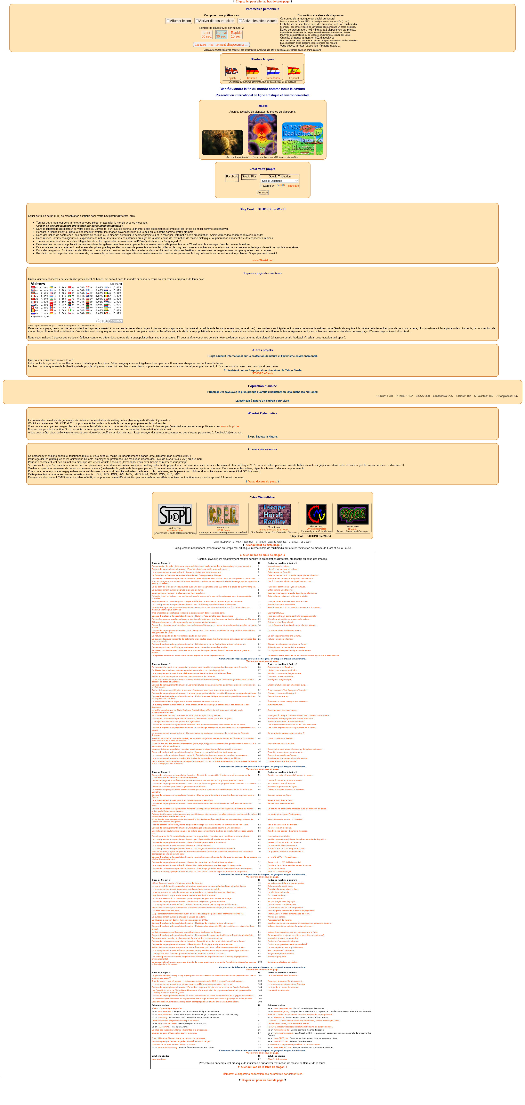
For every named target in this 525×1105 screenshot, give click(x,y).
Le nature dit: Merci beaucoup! (282, 845)
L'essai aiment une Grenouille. (282, 904)
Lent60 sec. (207, 34)
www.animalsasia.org (167, 1047)
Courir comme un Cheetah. (280, 738)
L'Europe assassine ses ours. (166, 911)
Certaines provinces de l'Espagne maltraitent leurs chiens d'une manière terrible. (190, 647)
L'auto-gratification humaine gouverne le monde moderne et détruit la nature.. (188, 953)
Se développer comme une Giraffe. (284, 636)
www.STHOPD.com (167, 1024)
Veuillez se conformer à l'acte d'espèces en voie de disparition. (297, 839)
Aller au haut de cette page (263, 544)
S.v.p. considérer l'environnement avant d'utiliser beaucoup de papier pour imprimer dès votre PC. (198, 914)
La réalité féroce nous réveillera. (283, 976)
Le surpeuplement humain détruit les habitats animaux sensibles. (182, 800)
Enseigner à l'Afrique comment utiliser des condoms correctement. (299, 715)
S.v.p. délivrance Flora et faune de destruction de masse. (179, 1038)
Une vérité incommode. (278, 990)
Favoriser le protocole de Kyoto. (283, 786)
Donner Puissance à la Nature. (282, 761)
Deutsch (252, 78)
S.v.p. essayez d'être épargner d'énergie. (287, 690)
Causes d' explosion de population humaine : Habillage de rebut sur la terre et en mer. (192, 923)
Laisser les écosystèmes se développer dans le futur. (293, 932)
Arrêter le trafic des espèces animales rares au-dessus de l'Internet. (184, 676)
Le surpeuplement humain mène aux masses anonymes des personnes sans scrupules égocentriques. (200, 950)
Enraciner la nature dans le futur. (283, 889)
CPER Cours (223, 530)
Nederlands (273, 78)
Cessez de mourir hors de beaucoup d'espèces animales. (295, 749)
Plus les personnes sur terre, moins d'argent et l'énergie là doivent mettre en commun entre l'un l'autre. (200, 825)
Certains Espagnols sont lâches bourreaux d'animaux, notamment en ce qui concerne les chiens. (198, 780)
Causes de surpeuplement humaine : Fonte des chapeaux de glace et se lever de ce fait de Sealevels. (200, 987)
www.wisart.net (158, 1059)
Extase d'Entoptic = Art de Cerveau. (284, 842)
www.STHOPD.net (282, 1047)
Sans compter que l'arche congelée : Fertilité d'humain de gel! (181, 1041)
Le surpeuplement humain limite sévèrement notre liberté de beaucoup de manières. (192, 673)
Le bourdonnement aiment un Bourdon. (286, 984)
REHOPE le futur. (276, 898)
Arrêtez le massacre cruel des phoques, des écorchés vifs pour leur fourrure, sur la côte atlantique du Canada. (204, 619)
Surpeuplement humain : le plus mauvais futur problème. (178, 593)
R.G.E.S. (352, 529)
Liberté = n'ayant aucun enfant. (283, 569)
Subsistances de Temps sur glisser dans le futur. (290, 578)
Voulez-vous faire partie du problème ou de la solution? (294, 1044)
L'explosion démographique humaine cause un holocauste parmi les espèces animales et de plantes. (200, 871)
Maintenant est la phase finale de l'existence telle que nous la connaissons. (303, 656)
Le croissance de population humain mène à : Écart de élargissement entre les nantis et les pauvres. (199, 755)
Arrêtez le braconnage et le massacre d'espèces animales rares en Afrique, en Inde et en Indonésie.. (200, 907)
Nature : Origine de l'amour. (280, 639)
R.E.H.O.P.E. (164, 1027)
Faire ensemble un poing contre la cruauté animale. (292, 616)
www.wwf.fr (279, 1017)
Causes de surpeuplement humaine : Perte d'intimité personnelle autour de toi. (189, 842)
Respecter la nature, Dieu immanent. (285, 981)
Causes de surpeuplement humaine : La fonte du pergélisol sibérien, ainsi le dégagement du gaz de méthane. (204, 693)
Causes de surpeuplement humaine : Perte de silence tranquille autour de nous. (190, 569)
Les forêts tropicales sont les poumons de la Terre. (291, 728)
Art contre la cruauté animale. (282, 783)
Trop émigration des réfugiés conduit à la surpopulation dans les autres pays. (188, 613)
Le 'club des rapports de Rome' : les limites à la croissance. (180, 1030)
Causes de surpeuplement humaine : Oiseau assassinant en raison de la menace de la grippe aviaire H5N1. (203, 995)
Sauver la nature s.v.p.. (279, 696)
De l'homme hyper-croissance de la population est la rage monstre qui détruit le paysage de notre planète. (202, 999)
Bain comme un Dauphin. (280, 572)
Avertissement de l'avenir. (280, 920)
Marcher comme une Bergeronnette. (285, 673)
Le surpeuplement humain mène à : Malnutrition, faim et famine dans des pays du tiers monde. (197, 865)
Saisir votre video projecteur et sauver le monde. (290, 718)
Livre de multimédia (316, 529)
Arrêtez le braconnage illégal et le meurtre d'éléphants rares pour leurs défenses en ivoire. (194, 690)
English (231, 78)
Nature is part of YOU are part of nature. (287, 848)
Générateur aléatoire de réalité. (282, 962)
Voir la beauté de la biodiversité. (283, 825)
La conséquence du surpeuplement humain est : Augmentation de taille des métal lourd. (193, 848)
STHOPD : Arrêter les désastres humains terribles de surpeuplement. (300, 1014)
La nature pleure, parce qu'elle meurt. (285, 947)
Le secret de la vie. (277, 868)
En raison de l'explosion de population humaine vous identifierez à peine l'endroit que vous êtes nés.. (200, 667)
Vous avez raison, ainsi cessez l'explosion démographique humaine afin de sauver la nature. (195, 1002)
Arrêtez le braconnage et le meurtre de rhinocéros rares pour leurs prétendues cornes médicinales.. (199, 947)
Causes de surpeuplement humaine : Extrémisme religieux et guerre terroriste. (188, 901)
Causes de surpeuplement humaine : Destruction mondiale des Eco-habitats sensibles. (193, 862)
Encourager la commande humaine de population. (291, 911)
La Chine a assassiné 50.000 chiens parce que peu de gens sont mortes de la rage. (192, 898)
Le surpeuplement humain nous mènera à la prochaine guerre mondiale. (186, 889)
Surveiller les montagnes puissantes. (285, 752)
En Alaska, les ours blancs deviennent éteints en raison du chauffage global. (188, 670)
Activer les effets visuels (259, 21)
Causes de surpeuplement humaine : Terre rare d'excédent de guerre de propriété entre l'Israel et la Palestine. (204, 783)
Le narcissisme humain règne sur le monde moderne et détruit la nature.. (186, 701)
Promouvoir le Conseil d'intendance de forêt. (289, 914)
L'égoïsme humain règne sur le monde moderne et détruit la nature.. (184, 895)
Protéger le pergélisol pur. (280, 679)
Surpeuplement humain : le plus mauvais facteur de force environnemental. (187, 938)
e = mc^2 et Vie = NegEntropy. (282, 857)
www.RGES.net (281, 1041)
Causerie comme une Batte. (281, 676)
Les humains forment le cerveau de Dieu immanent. (292, 724)
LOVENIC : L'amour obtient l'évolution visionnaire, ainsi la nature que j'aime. (304, 1020)
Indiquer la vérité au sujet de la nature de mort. (290, 926)
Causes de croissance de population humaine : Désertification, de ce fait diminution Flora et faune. (198, 941)
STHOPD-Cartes (175, 530)
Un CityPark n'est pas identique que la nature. (289, 650)
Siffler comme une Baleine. (280, 590)
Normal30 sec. (221, 34)
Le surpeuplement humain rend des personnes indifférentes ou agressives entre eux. (192, 984)
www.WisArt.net (262, 260)
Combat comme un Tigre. (279, 795)
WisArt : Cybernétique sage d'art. (167, 1008)
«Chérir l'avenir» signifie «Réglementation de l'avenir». (177, 883)
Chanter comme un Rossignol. (282, 693)
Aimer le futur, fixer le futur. (280, 800)
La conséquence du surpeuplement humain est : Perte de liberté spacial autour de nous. (194, 839)
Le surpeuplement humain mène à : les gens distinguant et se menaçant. (186, 572)
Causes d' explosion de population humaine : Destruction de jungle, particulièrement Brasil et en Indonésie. (202, 935)
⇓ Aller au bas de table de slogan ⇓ (262, 554)
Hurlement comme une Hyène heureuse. (287, 587)
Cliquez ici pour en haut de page (262, 1080)
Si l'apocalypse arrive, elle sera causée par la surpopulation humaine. (184, 622)
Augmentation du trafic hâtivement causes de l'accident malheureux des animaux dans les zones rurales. (201, 566)
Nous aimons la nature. (279, 566)
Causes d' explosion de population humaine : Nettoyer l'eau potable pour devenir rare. (193, 616)
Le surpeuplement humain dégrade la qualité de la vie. (178, 590)
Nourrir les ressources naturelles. (283, 938)
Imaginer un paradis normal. (281, 953)
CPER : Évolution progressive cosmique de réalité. (175, 1020)
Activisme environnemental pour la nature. (287, 758)
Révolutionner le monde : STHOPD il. (285, 819)
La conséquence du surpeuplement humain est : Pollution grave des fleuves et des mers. (194, 604)
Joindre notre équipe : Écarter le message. (288, 831)
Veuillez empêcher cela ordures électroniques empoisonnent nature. (300, 923)
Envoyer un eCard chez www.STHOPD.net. (288, 601)
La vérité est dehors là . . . (280, 892)
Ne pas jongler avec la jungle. (282, 901)
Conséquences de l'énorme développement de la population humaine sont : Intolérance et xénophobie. (201, 836)
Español (294, 78)
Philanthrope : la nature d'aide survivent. (287, 647)
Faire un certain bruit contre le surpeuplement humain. (293, 575)
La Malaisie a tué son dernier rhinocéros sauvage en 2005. (180, 920)
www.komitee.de (281, 1030)
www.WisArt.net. (275, 705)
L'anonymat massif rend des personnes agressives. (176, 721)
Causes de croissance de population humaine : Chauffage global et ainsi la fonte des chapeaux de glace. (202, 868)
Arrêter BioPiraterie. (277, 917)
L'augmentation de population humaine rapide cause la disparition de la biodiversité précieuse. (197, 749)
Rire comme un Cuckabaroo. (281, 950)
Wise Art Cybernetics (277, 1059)
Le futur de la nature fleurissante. (283, 987)
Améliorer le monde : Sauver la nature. (286, 721)
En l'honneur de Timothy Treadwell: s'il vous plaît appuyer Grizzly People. (186, 715)
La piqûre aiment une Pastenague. (284, 814)
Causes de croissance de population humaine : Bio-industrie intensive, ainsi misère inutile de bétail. (199, 724)
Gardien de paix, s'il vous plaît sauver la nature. (290, 775)
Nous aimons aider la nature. (281, 744)
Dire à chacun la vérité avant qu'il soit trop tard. (290, 581)
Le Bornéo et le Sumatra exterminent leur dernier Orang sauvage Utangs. (186, 575)
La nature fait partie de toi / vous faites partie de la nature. (179, 636)
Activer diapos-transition (216, 21)
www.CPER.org (281, 1038)
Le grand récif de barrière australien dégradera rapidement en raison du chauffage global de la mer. (199, 886)
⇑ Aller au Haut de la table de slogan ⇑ (263, 1066)
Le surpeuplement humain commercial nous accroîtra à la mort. (181, 845)
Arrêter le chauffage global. (280, 622)
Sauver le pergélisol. (277, 956)
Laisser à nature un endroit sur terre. (285, 780)
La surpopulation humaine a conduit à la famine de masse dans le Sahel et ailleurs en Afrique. (196, 758)
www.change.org (281, 1011)
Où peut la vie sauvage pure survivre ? (286, 733)
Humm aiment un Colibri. (279, 836)
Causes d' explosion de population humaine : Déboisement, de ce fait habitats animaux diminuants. (199, 644)
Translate (293, 185)
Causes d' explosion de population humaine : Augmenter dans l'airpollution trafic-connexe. (194, 752)
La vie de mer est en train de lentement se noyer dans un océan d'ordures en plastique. (193, 892)
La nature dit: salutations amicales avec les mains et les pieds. (297, 809)
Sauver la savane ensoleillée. (282, 604)
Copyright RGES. (276, 613)
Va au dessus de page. (262, 481)
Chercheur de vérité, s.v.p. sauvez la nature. (288, 619)
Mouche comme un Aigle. (279, 871)
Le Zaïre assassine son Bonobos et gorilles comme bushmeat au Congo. (186, 932)
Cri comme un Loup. (277, 895)
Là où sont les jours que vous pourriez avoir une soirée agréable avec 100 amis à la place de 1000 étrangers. (204, 587)
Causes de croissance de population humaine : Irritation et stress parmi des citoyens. (192, 718)
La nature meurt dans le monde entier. (286, 883)
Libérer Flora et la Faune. (280, 828)
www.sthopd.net (230, 426)
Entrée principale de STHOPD (274, 529)
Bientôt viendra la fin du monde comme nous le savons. (294, 607)
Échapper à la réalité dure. (280, 886)
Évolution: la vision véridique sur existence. (288, 701)
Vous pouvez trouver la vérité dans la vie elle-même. (292, 593)
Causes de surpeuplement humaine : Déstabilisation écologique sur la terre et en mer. (192, 944)
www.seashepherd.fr (283, 1033)
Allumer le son (180, 21)
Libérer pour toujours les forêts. (282, 670)
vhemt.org (162, 1017)
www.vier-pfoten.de (283, 1008)
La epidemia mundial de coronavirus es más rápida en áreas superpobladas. (188, 656)
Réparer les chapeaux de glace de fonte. (287, 644)
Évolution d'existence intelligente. (283, 941)
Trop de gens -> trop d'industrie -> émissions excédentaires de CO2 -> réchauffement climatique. (197, 981)
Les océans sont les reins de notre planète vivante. (292, 625)
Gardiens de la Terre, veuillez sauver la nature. (290, 865)
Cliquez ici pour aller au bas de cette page (262, 1)
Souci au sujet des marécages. (282, 710)
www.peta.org (164, 1011)
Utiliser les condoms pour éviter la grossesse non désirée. (179, 786)
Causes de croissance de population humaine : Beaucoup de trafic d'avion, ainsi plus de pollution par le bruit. (204, 578)
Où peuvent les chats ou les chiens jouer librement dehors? (296, 935)
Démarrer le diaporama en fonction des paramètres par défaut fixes (262, 1073)
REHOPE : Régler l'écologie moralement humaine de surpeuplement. (300, 1027)
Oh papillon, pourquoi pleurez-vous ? (285, 851)
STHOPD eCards (262, 373)
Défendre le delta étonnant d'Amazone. (286, 789)
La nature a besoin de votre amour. (284, 630)
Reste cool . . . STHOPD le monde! (284, 862)
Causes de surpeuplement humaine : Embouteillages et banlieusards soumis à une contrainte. (196, 828)
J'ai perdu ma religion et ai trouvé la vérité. (288, 596)
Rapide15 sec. (236, 34)
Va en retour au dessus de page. (262, 661)
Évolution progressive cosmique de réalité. (288, 944)
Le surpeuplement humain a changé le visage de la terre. (179, 917)
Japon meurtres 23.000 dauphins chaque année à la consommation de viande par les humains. (197, 601)
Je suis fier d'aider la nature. (281, 803)
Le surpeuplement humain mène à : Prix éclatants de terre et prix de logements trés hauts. (194, 904)
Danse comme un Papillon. (280, 667)
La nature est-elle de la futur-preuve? (285, 907)
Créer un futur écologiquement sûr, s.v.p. (287, 685)
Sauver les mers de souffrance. (282, 755)
